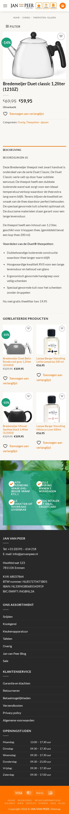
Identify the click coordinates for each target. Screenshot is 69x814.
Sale (5, 661)
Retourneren (11, 690)
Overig (26, 17)
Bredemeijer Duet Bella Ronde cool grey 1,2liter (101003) (17, 362)
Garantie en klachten (16, 683)
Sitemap (56, 809)
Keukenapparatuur (15, 631)
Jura (20, 803)
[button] (5, 5)
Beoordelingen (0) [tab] (15, 157)
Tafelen (7, 638)
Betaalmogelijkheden (17, 698)
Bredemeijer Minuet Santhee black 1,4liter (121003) (15, 429)
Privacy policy (12, 713)
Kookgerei (9, 624)
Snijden (8, 616)
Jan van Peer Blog (14, 653)
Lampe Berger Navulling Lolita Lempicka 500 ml (50, 360)
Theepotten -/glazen (44, 17)
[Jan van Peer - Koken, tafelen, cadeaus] (33, 5)
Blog (61, 803)
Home (16, 17)
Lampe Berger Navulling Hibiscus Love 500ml (50, 428)
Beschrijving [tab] (12, 149)
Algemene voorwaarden (18, 720)
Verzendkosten (13, 705)
